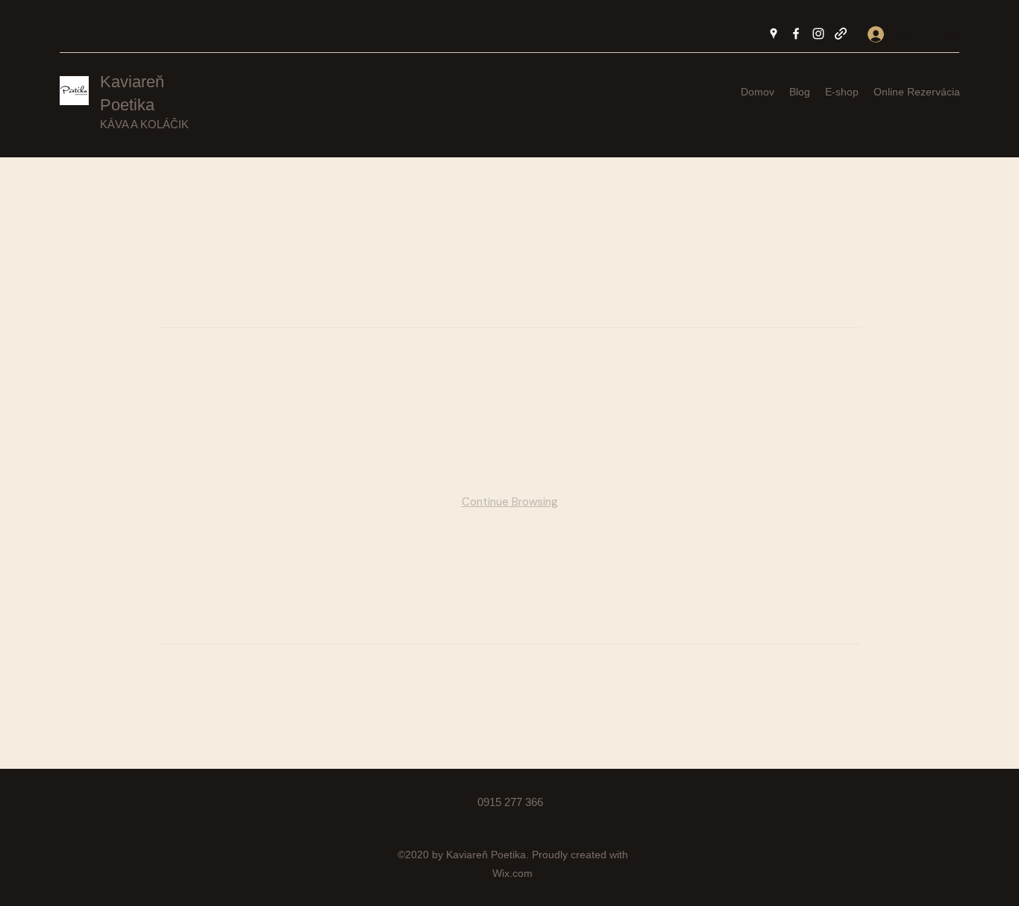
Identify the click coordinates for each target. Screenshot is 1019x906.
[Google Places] (773, 33)
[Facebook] (795, 33)
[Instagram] (818, 33)
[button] (950, 33)
